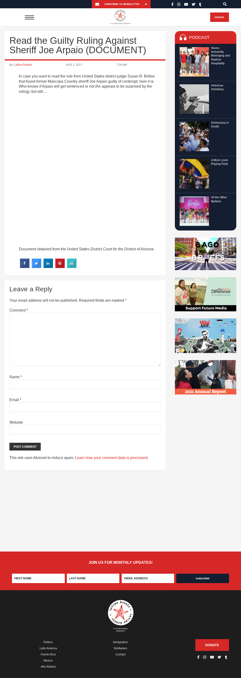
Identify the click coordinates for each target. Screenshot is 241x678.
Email (15, 400)
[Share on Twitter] (36, 266)
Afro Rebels (48, 666)
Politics (48, 642)
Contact (120, 654)
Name (15, 377)
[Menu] (29, 17)
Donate (219, 17)
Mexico (48, 660)
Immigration (120, 642)
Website (16, 422)
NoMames (120, 648)
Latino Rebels (23, 64)
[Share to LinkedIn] (48, 266)
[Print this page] (71, 266)
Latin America (48, 648)
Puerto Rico (48, 654)
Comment (18, 310)
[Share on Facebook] (24, 266)
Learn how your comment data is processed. (112, 458)
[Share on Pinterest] (60, 266)
